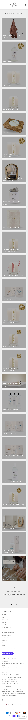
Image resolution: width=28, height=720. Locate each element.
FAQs (3, 630)
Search (3, 645)
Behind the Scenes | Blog (8, 632)
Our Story (4, 614)
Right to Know (5, 643)
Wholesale (4, 622)
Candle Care (5, 625)
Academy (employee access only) (10, 648)
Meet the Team (5, 617)
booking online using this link (13, 693)
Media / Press (5, 619)
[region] (14, 594)
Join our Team (5, 637)
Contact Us (4, 640)
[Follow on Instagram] (2, 700)
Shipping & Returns (6, 627)
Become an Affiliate (6, 635)
